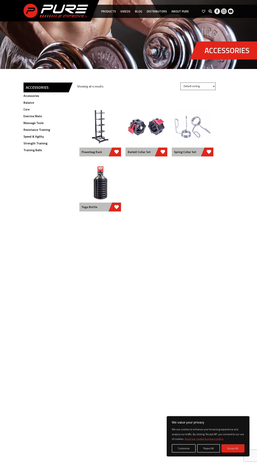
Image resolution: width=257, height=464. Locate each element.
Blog (138, 11)
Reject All (208, 448)
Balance (29, 102)
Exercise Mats (33, 116)
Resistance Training (37, 129)
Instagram (224, 11)
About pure (180, 11)
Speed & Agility (34, 136)
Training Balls (33, 150)
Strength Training (35, 143)
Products (108, 11)
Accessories (31, 95)
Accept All (232, 448)
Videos (125, 11)
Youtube (230, 11)
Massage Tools (34, 123)
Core (27, 109)
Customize (184, 448)
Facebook (217, 11)
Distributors (157, 11)
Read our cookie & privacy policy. (204, 439)
